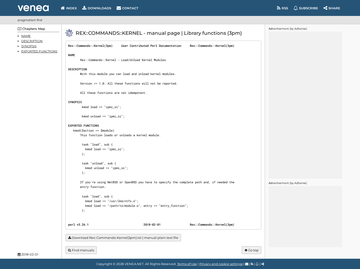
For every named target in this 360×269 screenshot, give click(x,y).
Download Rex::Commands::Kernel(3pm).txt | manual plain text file (124, 238)
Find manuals (82, 250)
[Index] (33, 8)
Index (71, 8)
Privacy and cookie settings (221, 264)
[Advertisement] (305, 105)
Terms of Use (187, 264)
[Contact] (246, 264)
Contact (130, 8)
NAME (26, 36)
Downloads (99, 8)
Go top (253, 250)
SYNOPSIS (28, 46)
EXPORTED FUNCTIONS (39, 51)
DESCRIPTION (32, 41)
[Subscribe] (257, 264)
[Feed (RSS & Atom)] (252, 264)
